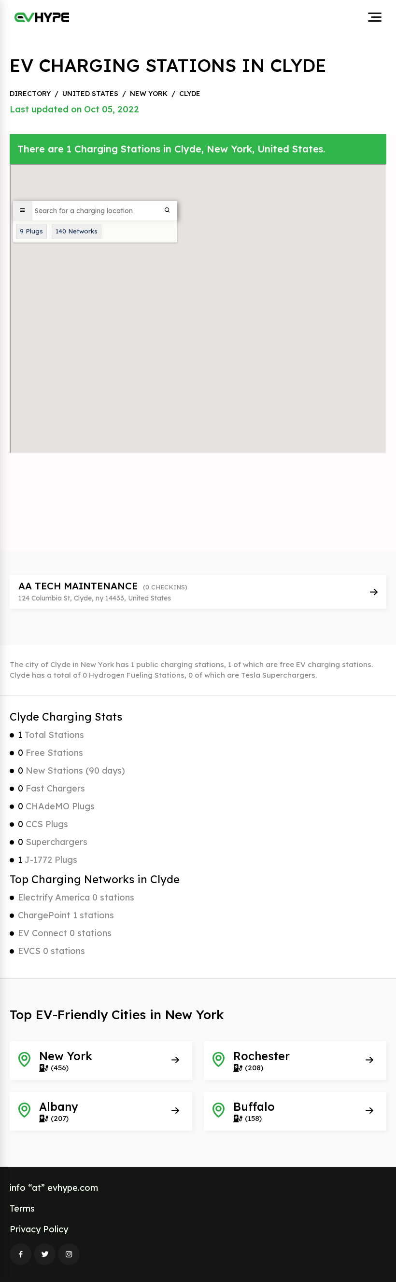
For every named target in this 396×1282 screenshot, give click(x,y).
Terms (22, 1208)
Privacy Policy (39, 1229)
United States (90, 93)
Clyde (189, 93)
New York (149, 93)
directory (30, 93)
